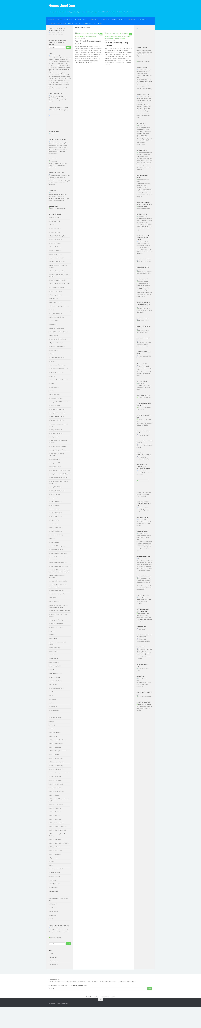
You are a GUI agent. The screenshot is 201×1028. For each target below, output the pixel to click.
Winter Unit (53, 904)
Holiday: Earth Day (55, 494)
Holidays (52, 538)
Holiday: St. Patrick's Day (56, 527)
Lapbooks (52, 631)
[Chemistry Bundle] (142, 216)
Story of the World (55, 872)
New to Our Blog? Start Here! (64, 19)
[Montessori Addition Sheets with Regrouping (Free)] (144, 512)
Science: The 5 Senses (55, 839)
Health (52, 391)
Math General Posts (55, 647)
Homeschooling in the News (57, 590)
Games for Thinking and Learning (59, 380)
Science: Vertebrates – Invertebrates (59, 843)
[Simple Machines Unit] (143, 598)
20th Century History (55, 217)
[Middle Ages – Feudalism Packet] (144, 346)
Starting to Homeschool (56, 869)
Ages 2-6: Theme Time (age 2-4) (58, 280)
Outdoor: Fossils (54, 710)
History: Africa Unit (55, 405)
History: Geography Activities (57, 450)
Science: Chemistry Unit (56, 758)
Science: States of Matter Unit (58, 830)
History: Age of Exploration (57, 409)
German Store (132, 19)
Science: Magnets (54, 795)
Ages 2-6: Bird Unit (55, 232)
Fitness (52, 354)
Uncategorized (54, 891)
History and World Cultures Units (58, 402)
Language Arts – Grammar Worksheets (60, 610)
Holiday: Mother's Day (56, 516)
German (52, 383)
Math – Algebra (54, 638)
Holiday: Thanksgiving (56, 531)
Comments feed (54, 961)
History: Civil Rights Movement (58, 446)
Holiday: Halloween (55, 505)
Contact (100, 23)
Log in (51, 953)
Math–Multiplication (55, 666)
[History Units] (53, 161)
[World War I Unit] (144, 370)
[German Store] (144, 680)
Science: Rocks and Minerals (57, 823)
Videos (52, 895)
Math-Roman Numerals (56, 673)
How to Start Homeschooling (57, 594)
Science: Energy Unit (55, 776)
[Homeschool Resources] (143, 559)
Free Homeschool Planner (57, 372)
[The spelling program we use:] (144, 421)
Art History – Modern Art (56, 295)
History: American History (57, 416)
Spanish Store (142, 19)
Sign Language (54, 858)
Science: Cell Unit (54, 754)
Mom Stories (53, 684)
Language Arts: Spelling (56, 623)
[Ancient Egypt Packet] (143, 320)
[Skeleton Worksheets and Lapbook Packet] (144, 641)
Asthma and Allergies (55, 302)
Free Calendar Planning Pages (58, 365)
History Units (105, 19)
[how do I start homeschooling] (57, 142)
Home (113, 996)
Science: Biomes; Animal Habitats (59, 751)
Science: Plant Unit (55, 815)
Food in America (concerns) (57, 357)
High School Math (55, 394)
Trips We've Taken (91, 36)
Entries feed (53, 957)
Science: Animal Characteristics (58, 740)
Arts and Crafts (54, 298)
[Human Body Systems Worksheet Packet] (144, 615)
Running (52, 725)
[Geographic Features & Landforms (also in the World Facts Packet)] (144, 312)
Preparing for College (56, 717)
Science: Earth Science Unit (57, 769)
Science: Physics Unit (55, 812)
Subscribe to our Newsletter (83, 23)
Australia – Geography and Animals (59, 306)
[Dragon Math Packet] (143, 520)
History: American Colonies (57, 413)
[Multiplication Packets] (144, 539)
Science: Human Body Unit (57, 791)
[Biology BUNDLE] (141, 125)
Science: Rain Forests (55, 819)
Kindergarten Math (55, 601)
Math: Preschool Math (56, 681)
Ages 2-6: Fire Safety (55, 247)
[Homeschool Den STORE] (56, 96)
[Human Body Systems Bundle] (144, 181)
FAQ (94, 23)
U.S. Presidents (54, 887)
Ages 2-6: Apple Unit (55, 228)
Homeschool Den (62, 5)
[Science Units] (53, 193)
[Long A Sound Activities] (143, 397)
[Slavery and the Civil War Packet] (144, 358)
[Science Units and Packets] (60, 179)
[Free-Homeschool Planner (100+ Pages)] (144, 696)
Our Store (51, 19)
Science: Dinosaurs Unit (56, 765)
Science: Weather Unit (56, 850)
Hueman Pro (66, 1003)
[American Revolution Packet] (144, 273)
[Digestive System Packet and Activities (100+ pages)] (144, 208)
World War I (53, 915)
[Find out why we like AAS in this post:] (144, 447)
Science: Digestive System (57, 762)
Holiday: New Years (55, 520)
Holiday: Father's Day (55, 501)
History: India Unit (55, 459)
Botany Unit (53, 309)
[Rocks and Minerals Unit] (144, 584)
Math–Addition (54, 651)
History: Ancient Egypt (56, 429)
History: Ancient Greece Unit (57, 433)
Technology (53, 880)
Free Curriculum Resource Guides (59, 368)
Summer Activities (55, 876)
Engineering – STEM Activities (58, 339)
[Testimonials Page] (54, 134)
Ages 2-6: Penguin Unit (56, 254)
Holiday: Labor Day (55, 509)
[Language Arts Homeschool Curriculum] (144, 459)
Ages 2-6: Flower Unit (55, 250)
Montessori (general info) (57, 688)
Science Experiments (55, 732)
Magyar (52, 634)
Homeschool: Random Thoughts (58, 581)
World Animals (54, 911)
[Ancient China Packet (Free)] (144, 670)
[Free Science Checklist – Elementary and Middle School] (144, 243)
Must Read (111, 38)
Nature (52, 703)
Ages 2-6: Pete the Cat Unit (57, 258)
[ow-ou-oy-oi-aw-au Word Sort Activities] (144, 409)
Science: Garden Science (56, 784)
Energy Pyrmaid (54, 335)
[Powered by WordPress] (54, 1003)
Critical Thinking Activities (57, 317)
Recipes (52, 721)
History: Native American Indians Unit (60, 470)
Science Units (94, 19)
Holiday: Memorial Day (56, 512)
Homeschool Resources (81, 19)
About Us (70, 23)
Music (51, 695)
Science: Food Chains (55, 780)
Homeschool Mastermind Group (58, 553)
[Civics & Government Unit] (144, 261)
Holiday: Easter (54, 498)
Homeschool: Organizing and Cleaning (60, 566)
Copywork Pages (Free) (56, 313)
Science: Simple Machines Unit (58, 826)
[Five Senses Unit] (141, 629)
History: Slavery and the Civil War (58, 477)
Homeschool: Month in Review (58, 562)
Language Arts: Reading (56, 620)
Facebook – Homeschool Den (57, 346)
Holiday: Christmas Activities (113, 36)
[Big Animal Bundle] (144, 156)
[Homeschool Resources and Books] (55, 928)
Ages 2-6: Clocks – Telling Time (58, 236)
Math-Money (53, 669)
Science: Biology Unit (55, 747)
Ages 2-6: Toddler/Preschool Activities (60, 284)
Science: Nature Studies (56, 804)
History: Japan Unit (55, 463)
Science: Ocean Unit (55, 808)
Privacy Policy (105, 996)
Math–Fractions (54, 658)
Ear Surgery (53, 324)
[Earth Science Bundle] (144, 77)
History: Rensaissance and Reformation (60, 474)
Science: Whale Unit (55, 854)
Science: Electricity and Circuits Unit (59, 773)
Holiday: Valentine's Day (56, 535)
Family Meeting (54, 350)
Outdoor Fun (53, 706)
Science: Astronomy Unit (56, 743)
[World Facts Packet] (142, 281)
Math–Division (54, 655)
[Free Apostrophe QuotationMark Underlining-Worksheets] (144, 474)
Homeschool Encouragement (57, 23)
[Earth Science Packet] (144, 102)
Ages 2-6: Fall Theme (55, 243)
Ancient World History (56, 291)
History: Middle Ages (55, 466)
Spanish (52, 861)
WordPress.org (54, 964)
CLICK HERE (64, 88)
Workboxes (53, 907)
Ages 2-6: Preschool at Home (57, 271)
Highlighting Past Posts (56, 398)
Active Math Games (55, 221)
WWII (51, 919)
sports (51, 865)
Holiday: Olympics (55, 524)
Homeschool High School (56, 549)
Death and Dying (54, 321)
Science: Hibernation (55, 787)
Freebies (52, 376)
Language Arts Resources (118, 19)
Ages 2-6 (52, 225)
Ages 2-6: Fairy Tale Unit (56, 239)
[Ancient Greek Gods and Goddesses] (144, 332)
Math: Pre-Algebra (55, 677)
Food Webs (53, 361)
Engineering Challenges (56, 343)
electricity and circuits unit (57, 328)
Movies (52, 692)
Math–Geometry (54, 662)
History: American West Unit (57, 420)
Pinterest (52, 714)
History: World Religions (56, 487)
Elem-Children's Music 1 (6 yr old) (58, 332)
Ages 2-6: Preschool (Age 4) (57, 261)
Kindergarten (53, 597)
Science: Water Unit (55, 847)
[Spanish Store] (144, 651)
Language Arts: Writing (56, 627)
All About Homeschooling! (57, 287)
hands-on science (54, 387)
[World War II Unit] (144, 389)
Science (52, 728)
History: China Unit (55, 437)
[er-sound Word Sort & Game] (143, 435)
